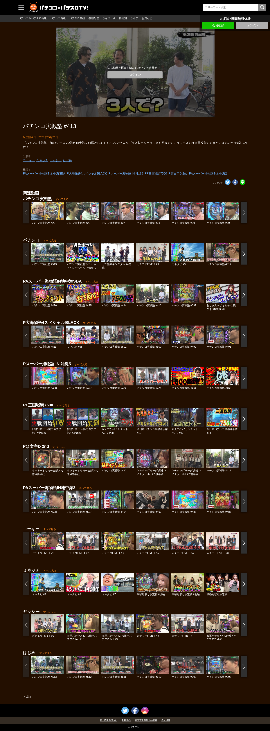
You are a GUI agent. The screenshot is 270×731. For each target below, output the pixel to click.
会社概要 (165, 720)
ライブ (134, 18)
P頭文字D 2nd (178, 173)
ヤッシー (56, 160)
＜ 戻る (27, 696)
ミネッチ (42, 160)
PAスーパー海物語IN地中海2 (208, 173)
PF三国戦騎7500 (156, 173)
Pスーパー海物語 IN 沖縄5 (126, 173)
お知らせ (147, 18)
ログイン (252, 25)
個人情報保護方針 (108, 720)
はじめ (67, 160)
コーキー (29, 160)
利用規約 (126, 720)
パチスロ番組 (77, 18)
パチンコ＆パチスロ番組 (32, 18)
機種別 (123, 18)
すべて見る (62, 199)
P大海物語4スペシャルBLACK (87, 173)
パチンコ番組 (58, 18)
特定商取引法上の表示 (146, 720)
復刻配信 (94, 18)
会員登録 (218, 25)
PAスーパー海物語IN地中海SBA (44, 173)
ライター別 (108, 18)
